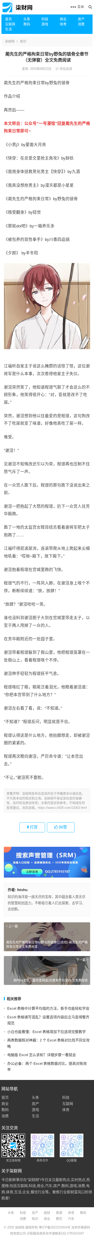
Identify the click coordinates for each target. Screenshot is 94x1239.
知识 (23, 41)
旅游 (59, 1212)
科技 (44, 19)
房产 (81, 19)
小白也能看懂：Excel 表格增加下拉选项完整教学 (46, 1032)
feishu (22, 890)
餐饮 (59, 1218)
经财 (47, 1212)
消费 (81, 24)
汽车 (71, 1218)
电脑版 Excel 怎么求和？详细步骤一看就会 (41, 1055)
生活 (8, 29)
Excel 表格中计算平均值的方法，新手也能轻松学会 (48, 1008)
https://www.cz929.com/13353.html (62, 807)
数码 (26, 24)
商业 (63, 19)
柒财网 (9, 41)
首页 (8, 19)
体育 (63, 24)
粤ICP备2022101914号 (54, 1227)
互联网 (10, 24)
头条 (26, 19)
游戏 (44, 24)
